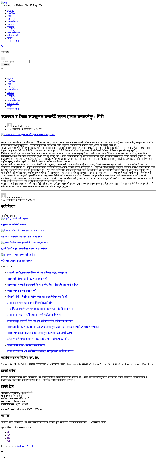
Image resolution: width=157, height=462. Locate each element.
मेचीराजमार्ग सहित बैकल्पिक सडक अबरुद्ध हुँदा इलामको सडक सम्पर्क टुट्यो (39, 333)
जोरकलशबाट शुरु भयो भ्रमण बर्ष (21, 290)
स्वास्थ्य (10, 24)
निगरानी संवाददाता (21, 126)
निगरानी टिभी (13, 41)
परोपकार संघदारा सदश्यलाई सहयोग (16, 260)
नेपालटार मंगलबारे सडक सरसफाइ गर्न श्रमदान (21, 236)
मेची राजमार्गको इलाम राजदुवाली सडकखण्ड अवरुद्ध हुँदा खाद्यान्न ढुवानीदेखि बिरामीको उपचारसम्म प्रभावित (53, 327)
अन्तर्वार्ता (11, 30)
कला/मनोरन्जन (13, 32)
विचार (9, 38)
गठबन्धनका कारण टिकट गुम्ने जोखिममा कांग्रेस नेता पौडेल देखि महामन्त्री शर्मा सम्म (43, 284)
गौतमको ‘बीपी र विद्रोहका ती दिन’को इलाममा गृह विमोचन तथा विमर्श (37, 296)
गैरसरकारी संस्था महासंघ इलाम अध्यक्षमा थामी (27, 278)
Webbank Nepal (25, 446)
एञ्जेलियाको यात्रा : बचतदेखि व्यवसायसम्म (26, 345)
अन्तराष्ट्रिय (12, 21)
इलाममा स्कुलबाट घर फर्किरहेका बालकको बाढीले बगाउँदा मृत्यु (34, 314)
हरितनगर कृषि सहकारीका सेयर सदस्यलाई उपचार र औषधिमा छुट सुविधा (38, 339)
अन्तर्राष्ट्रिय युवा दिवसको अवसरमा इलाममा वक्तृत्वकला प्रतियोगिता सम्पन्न (40, 308)
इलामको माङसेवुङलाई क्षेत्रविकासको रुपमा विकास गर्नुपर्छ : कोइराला (37, 272)
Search (5, 65)
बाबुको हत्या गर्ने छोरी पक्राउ (13, 224)
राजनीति (11, 13)
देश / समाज (12, 18)
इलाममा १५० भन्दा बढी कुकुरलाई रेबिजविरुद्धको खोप (30, 303)
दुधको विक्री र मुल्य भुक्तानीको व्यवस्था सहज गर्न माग (24, 248)
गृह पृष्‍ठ (10, 10)
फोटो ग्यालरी (13, 35)
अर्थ (9, 16)
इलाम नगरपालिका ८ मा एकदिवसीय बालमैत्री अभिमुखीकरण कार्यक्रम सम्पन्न (40, 351)
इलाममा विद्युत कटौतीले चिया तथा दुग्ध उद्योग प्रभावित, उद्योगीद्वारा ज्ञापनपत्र (40, 321)
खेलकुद (10, 27)
